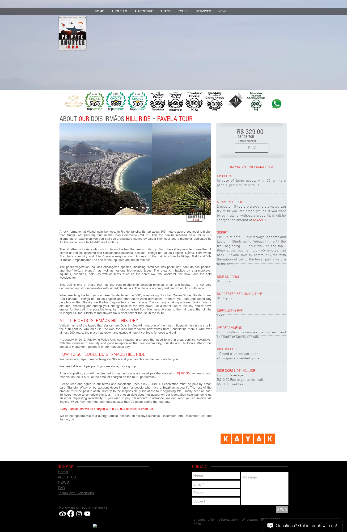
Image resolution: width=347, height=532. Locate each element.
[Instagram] (79, 513)
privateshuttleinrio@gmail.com (216, 519)
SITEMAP (65, 466)
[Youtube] (87, 513)
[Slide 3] (132, 208)
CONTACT (200, 466)
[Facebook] (70, 513)
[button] (144, 11)
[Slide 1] (121, 208)
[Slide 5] (143, 208)
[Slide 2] (126, 208)
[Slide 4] (137, 208)
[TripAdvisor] (62, 513)
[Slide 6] (148, 208)
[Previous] (65, 168)
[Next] (204, 168)
